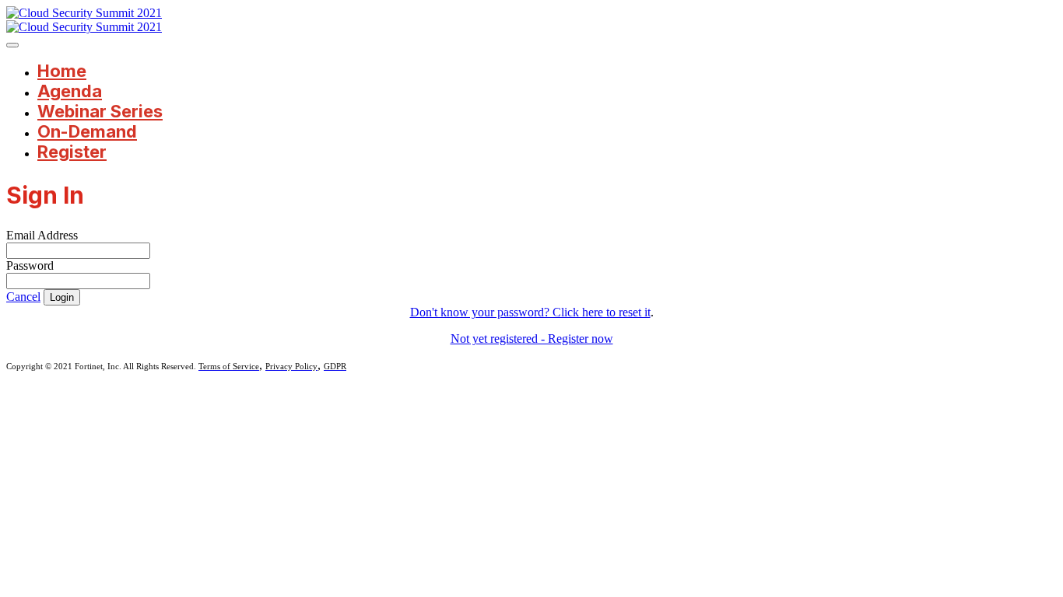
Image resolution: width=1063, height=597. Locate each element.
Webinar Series (100, 111)
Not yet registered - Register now (532, 338)
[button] (23, 296)
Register (72, 151)
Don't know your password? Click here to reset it (530, 312)
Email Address (42, 235)
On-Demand (87, 131)
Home (61, 71)
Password (30, 265)
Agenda (69, 91)
